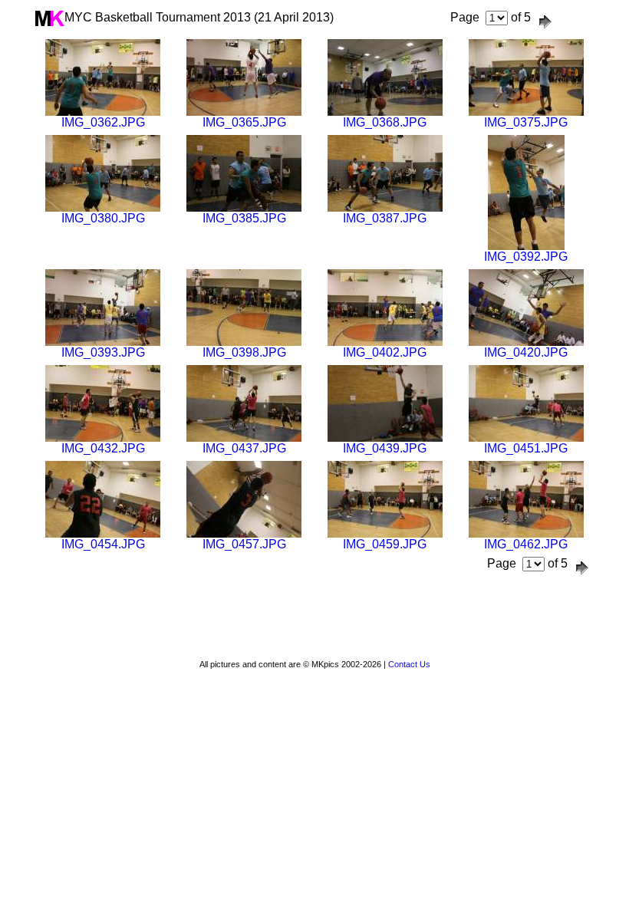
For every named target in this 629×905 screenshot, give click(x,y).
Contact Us (409, 664)
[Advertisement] (314, 619)
